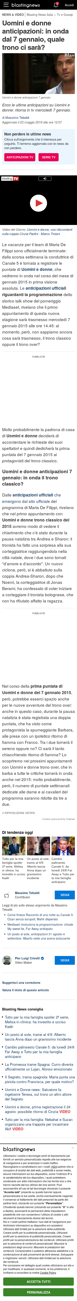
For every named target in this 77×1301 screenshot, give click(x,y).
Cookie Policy (48, 1272)
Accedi (69, 5)
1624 (54, 1166)
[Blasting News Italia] (26, 5)
